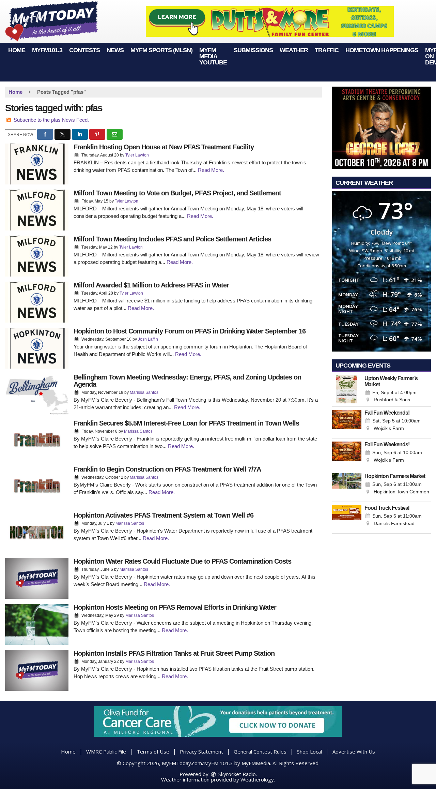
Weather (294, 50)
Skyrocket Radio (236, 774)
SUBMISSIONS (253, 50)
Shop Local (309, 751)
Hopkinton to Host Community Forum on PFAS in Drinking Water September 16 (190, 331)
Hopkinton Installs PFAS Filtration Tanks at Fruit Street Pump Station (174, 653)
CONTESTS (84, 50)
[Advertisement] (270, 21)
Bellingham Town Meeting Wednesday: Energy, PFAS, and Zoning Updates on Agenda (187, 380)
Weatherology (257, 779)
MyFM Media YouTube (213, 56)
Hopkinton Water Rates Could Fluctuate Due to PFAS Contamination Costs (182, 561)
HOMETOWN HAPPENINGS (381, 50)
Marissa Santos (144, 392)
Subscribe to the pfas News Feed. (51, 120)
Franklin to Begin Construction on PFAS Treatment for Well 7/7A (167, 469)
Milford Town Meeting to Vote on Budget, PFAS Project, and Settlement (177, 193)
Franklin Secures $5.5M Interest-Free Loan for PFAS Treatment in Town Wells (186, 423)
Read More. (211, 170)
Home (16, 50)
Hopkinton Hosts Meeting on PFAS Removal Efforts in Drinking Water (175, 607)
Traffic (327, 50)
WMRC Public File (106, 751)
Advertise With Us (353, 751)
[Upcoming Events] (346, 389)
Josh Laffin (148, 339)
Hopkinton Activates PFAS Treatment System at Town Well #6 (163, 515)
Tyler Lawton (137, 155)
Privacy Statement (201, 751)
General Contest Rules (260, 751)
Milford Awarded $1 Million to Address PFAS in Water (151, 285)
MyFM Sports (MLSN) (161, 50)
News (115, 50)
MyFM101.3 (47, 50)
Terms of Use (153, 751)
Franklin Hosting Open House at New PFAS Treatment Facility (164, 147)
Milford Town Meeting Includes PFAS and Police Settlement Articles (172, 239)
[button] (45, 134)
